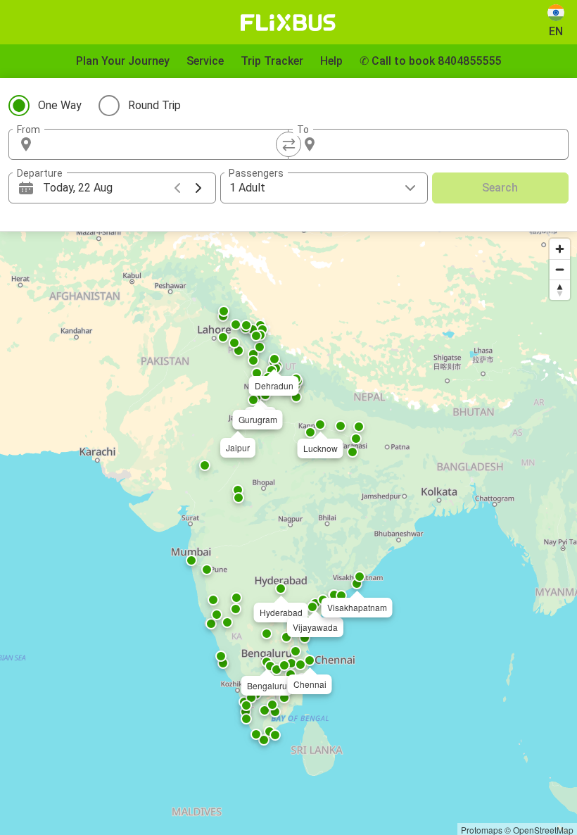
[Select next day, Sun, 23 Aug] (198, 188)
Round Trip (154, 105)
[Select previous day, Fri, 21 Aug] (177, 188)
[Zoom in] (560, 249)
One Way (60, 105)
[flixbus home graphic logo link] (288, 22)
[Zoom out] (560, 269)
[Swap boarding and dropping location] (288, 144)
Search (500, 187)
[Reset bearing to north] (560, 290)
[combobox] (161, 144)
